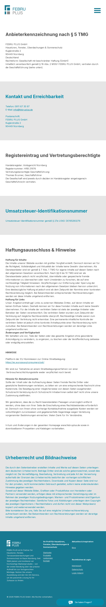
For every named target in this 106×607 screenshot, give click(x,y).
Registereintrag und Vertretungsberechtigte (53, 155)
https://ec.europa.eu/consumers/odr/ (25, 362)
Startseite (47, 552)
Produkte (47, 555)
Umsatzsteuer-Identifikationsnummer (46, 211)
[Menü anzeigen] (97, 10)
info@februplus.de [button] (23, 109)
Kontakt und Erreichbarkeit (35, 96)
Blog (74, 547)
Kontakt (46, 561)
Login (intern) (77, 573)
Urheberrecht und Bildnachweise (41, 457)
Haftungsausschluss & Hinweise (41, 250)
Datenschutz (77, 569)
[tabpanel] (53, 56)
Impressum (76, 566)
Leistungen (48, 558)
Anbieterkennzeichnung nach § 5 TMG (47, 34)
